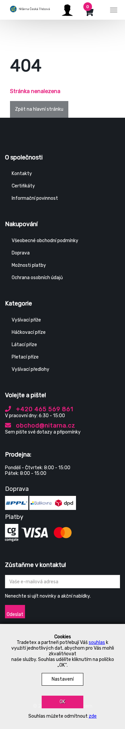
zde (93, 716)
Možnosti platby (29, 265)
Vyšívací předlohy (30, 369)
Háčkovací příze (29, 332)
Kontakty (22, 173)
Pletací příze (25, 357)
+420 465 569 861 (43, 409)
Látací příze (24, 344)
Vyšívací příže (26, 320)
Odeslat (15, 614)
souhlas (97, 642)
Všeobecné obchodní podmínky (45, 240)
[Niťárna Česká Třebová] (30, 9)
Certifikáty (23, 186)
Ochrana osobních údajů (37, 277)
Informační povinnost (35, 198)
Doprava (21, 253)
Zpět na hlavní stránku (39, 109)
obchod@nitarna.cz (44, 425)
